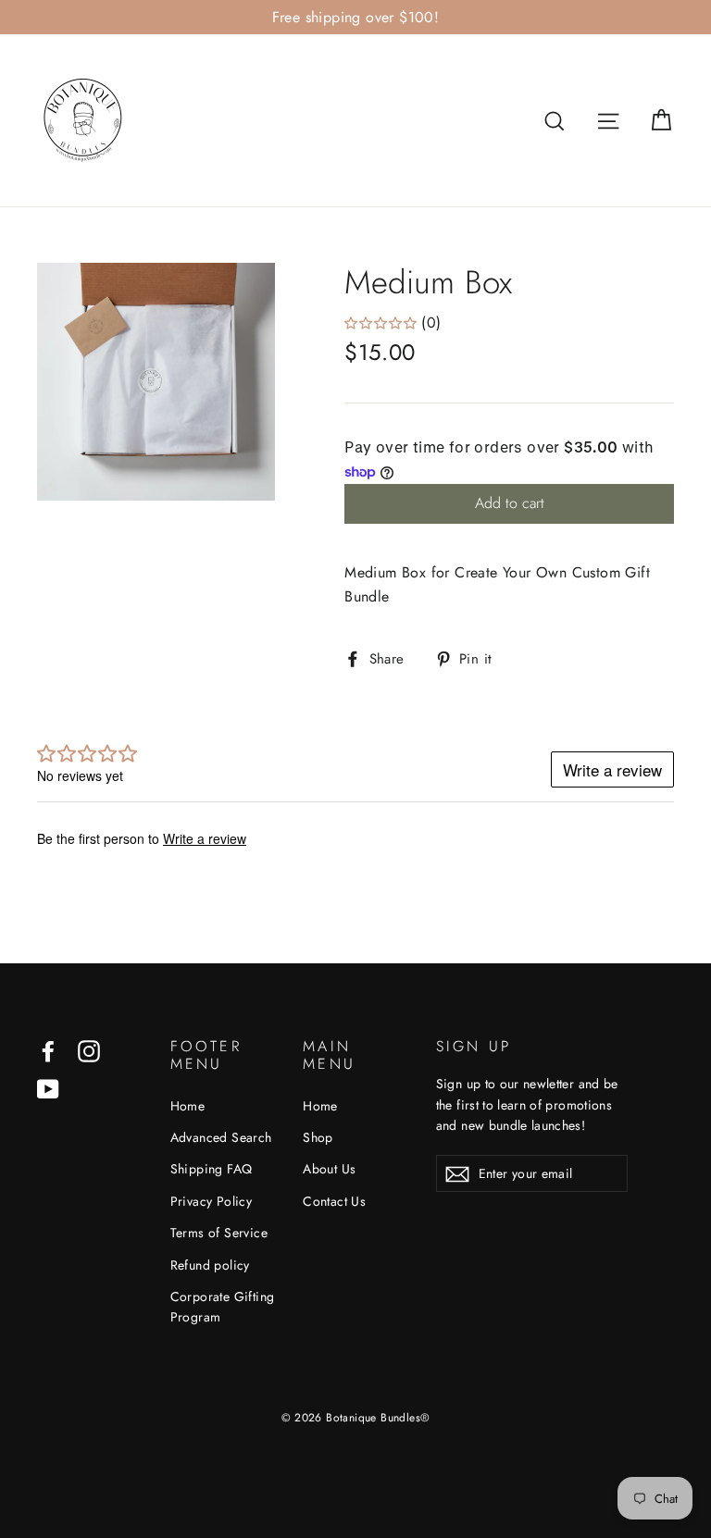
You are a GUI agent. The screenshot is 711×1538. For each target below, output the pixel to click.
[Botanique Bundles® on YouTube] (48, 1088)
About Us (329, 1169)
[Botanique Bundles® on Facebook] (48, 1049)
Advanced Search (221, 1137)
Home (188, 1106)
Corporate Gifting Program (222, 1306)
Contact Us (334, 1201)
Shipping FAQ (211, 1169)
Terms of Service (219, 1232)
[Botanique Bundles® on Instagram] (89, 1049)
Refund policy (210, 1265)
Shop (318, 1137)
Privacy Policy (211, 1201)
